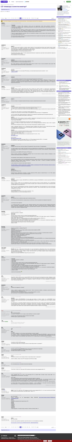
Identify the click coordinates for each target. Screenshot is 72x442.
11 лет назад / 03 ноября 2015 (16, 97)
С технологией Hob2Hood (65, 9)
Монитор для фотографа (61, 47)
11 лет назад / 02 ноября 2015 (16, 58)
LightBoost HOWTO (14, 71)
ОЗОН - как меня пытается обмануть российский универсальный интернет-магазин (64, 45)
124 (29, 18)
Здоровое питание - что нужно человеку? (64, 22)
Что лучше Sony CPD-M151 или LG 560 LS (63, 157)
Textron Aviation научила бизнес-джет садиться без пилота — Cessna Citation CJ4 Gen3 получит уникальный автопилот (64, 96)
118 (18, 18)
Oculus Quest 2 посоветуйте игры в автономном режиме (64, 82)
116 (15, 18)
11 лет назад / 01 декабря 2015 (50, 320)
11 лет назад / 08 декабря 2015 (16, 373)
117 (17, 18)
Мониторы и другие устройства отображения (7, 4)
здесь (9, 9)
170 (33, 18)
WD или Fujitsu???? (60, 149)
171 (35, 18)
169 (32, 18)
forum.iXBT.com (36, 439)
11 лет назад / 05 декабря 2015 (16, 354)
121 (24, 18)
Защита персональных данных (34, 438)
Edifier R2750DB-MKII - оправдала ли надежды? (64, 43)
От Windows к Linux (60, 29)
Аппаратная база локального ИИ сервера (64, 25)
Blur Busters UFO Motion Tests (16, 138)
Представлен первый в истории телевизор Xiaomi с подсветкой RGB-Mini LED (64, 102)
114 (11, 18)
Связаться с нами (20, 437)
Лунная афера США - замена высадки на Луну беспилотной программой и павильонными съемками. (64, 38)
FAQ (32, 437)
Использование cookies (21, 438)
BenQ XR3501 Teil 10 (14, 135)
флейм (9, 11)
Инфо (54, 58)
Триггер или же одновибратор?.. (62, 48)
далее (37, 18)
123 (27, 18)
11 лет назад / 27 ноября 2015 (16, 256)
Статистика (35, 437)
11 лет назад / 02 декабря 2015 (16, 347)
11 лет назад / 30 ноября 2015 (16, 296)
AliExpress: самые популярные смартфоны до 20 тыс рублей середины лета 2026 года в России (64, 105)
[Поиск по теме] (53, 18)
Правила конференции (26, 437)
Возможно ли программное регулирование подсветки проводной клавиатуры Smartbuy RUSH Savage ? (65, 89)
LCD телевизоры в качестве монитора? (14, 6)
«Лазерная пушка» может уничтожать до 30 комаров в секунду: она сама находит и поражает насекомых (64, 107)
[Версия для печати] (52, 18)
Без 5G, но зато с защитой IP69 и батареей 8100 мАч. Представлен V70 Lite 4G (64, 97)
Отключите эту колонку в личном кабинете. (63, 164)
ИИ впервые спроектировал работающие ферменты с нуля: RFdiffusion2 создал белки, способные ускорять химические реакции (64, 110)
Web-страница (3, 251)
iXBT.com (19, 439)
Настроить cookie (27, 438)
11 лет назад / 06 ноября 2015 (16, 226)
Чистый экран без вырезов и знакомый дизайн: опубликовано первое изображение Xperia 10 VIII (64, 93)
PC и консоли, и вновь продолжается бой (64, 32)
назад (5, 18)
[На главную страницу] (4, 2)
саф (5, 11)
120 (22, 18)
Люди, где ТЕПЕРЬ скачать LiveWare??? (63, 150)
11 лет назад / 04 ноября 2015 (16, 211)
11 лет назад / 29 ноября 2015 (16, 275)
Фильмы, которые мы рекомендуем (63, 39)
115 (13, 18)
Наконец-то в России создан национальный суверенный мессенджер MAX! (64, 24)
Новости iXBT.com (59, 91)
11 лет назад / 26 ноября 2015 (16, 247)
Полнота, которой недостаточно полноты (65, 83)
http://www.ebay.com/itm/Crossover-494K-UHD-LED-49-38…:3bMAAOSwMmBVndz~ (24, 422)
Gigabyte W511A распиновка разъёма (64, 86)
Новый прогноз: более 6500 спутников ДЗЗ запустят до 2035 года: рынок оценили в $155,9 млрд (64, 115)
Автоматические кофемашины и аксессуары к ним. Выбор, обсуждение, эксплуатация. (64, 41)
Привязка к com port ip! (61, 152)
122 (25, 18)
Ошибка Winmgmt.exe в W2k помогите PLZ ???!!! (64, 153)
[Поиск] (64, 2)
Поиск (31, 437)
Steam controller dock (62, 85)
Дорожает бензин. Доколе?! (62, 26)
